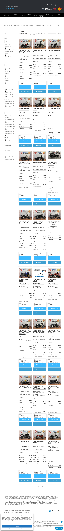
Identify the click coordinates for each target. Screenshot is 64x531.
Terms (20, 512)
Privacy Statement (21, 528)
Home (5, 15)
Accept (17, 526)
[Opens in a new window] (47, 5)
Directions (10, 512)
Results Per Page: (40, 33)
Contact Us (59, 15)
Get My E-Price (25, 91)
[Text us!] (59, 528)
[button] (31, 515)
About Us (5, 512)
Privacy (16, 512)
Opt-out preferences (13, 528)
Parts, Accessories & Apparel (41, 15)
